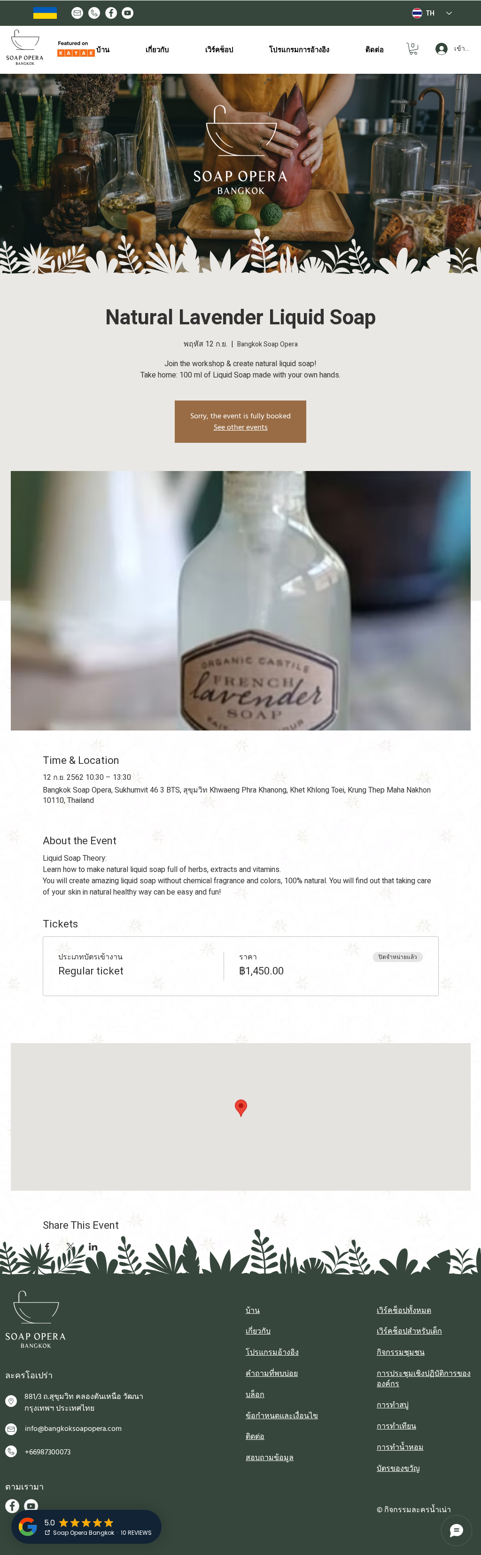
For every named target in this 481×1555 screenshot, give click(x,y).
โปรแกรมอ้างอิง (272, 1352)
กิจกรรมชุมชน (401, 1352)
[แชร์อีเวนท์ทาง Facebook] (47, 1246)
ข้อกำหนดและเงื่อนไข (282, 1415)
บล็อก (255, 1394)
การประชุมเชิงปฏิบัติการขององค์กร (424, 1379)
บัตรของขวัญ (398, 1468)
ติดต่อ (255, 1436)
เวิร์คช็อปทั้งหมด (404, 1310)
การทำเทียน (396, 1426)
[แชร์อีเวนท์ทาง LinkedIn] (93, 1246)
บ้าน (253, 1310)
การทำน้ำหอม (400, 1447)
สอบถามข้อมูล (270, 1457)
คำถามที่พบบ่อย (272, 1373)
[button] (413, 49)
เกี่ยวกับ (258, 1331)
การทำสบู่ (393, 1405)
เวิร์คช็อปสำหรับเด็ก (409, 1331)
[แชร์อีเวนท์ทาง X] (70, 1246)
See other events (241, 427)
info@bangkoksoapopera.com (73, 1428)
